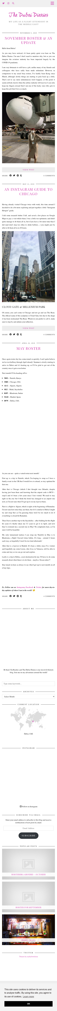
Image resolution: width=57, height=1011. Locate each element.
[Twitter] (3, 3)
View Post (28, 170)
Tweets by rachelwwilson (28, 956)
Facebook (29, 587)
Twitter (39, 587)
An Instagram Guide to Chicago (28, 191)
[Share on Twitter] (14, 175)
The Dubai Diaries (28, 15)
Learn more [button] (28, 996)
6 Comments (49, 175)
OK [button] (28, 1004)
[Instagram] (8, 3)
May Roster (28, 348)
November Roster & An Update (28, 40)
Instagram (21, 587)
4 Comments (49, 596)
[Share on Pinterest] (18, 175)
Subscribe (28, 836)
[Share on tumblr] (21, 175)
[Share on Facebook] (10, 175)
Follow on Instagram (29, 806)
